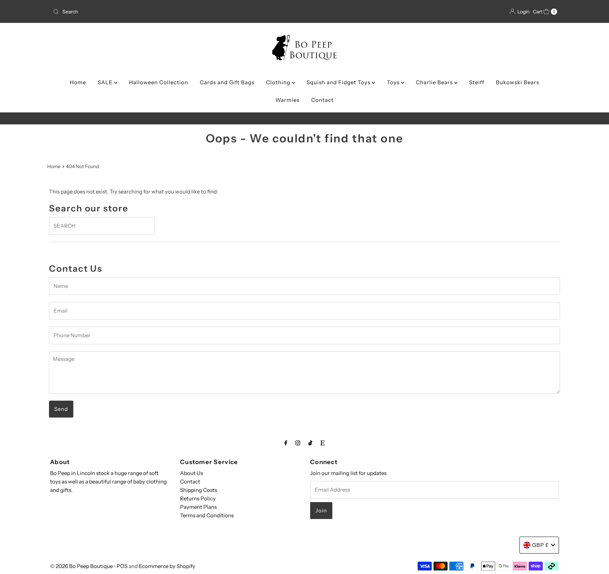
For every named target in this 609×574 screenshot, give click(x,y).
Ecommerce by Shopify (167, 566)
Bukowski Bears (517, 82)
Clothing (279, 82)
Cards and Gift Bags (227, 82)
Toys (394, 82)
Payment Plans (198, 507)
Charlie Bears (435, 82)
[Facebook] (285, 443)
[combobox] (133, 12)
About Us (191, 473)
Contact (322, 100)
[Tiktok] (310, 443)
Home (78, 82)
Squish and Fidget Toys (339, 82)
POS (122, 566)
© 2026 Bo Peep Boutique (81, 566)
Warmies (287, 100)
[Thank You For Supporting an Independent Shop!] (304, 118)
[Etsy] (322, 443)
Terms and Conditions (207, 515)
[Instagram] (297, 443)
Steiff (476, 82)
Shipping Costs (198, 490)
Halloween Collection (158, 82)
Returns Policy (198, 498)
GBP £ (540, 545)
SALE (106, 82)
